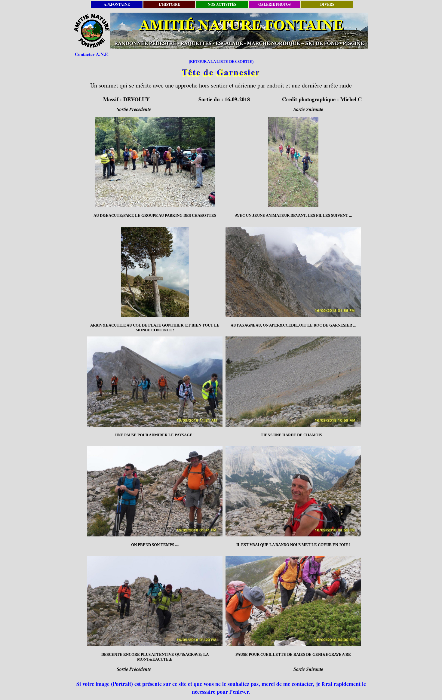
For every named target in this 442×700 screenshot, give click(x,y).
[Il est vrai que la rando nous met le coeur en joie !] (293, 491)
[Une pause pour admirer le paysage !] (155, 381)
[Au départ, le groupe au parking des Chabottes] (155, 162)
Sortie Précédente (134, 109)
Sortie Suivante (308, 109)
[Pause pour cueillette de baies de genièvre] (293, 601)
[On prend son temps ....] (155, 491)
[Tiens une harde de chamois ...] (293, 381)
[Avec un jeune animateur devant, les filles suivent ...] (293, 162)
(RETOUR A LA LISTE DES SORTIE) (221, 61)
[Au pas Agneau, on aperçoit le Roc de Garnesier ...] (293, 272)
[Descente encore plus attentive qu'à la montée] (155, 601)
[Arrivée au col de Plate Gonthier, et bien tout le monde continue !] (155, 272)
